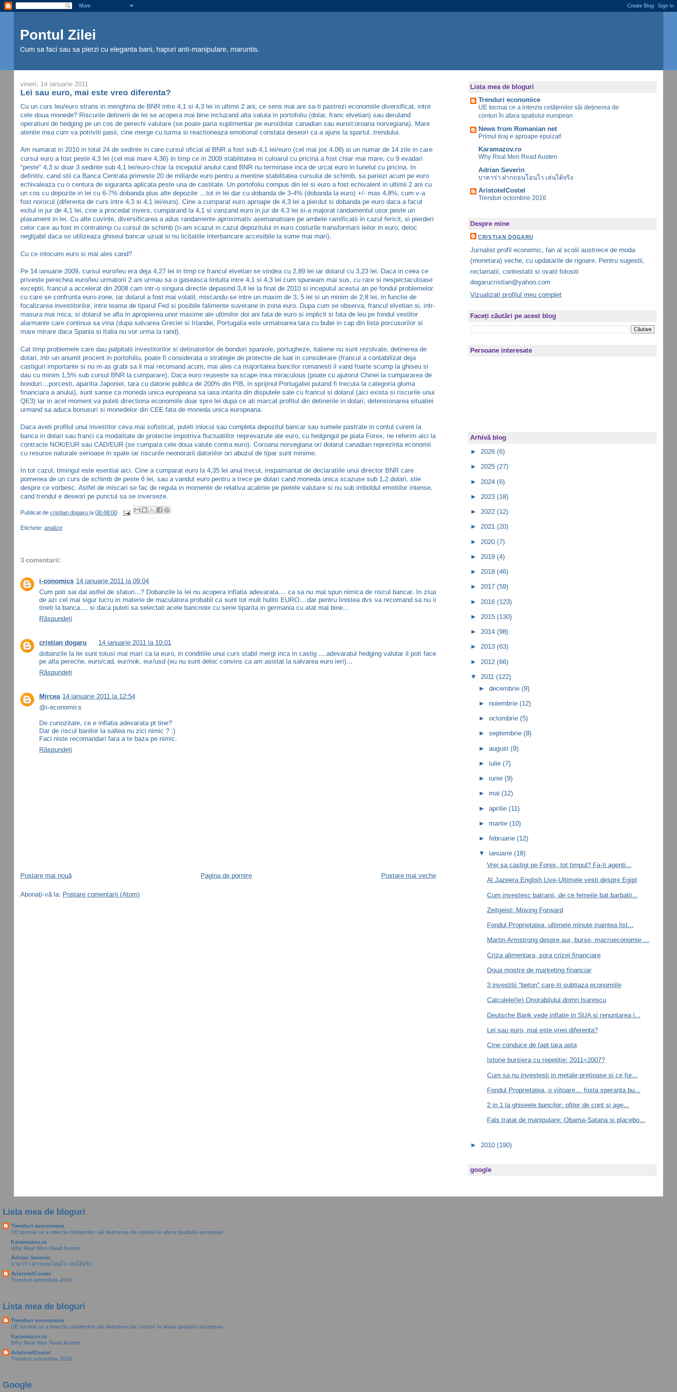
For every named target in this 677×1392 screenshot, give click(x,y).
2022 (489, 511)
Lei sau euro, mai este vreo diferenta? (542, 1030)
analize (53, 528)
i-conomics (56, 581)
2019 (489, 556)
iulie (496, 763)
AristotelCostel (501, 190)
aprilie (499, 808)
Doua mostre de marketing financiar (539, 970)
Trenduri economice (509, 100)
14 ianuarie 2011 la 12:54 (98, 696)
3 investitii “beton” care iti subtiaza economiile (554, 985)
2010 (489, 1145)
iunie (497, 778)
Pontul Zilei (58, 35)
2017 (489, 586)
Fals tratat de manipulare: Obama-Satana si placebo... (566, 1120)
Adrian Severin (501, 170)
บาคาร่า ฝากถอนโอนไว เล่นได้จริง (525, 177)
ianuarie (501, 853)
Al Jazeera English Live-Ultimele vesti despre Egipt (562, 880)
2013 (489, 646)
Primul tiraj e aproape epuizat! (519, 136)
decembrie (505, 688)
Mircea (49, 696)
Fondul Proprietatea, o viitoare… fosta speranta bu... (564, 1090)
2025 (489, 466)
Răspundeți (55, 618)
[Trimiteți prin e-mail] (137, 510)
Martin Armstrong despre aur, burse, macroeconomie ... (568, 940)
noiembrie (504, 703)
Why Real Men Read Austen (517, 156)
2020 (489, 542)
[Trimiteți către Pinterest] (167, 510)
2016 (489, 602)
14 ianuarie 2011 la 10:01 (134, 642)
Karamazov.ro (499, 149)
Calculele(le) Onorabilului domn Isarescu (546, 1000)
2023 (489, 496)
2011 (488, 677)
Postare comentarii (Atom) (101, 894)
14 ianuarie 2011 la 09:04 (112, 581)
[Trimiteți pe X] (152, 510)
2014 (489, 631)
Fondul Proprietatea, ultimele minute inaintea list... (560, 925)
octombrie (504, 718)
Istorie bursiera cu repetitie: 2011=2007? (546, 1060)
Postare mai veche (408, 875)
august (499, 748)
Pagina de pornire (226, 875)
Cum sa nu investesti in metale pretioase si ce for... (562, 1075)
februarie (503, 838)
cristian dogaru (63, 642)
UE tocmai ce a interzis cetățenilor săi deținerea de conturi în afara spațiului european (117, 1232)
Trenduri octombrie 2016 (512, 197)
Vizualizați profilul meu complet (515, 294)
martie (499, 823)
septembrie (506, 733)
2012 (489, 662)
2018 (489, 571)
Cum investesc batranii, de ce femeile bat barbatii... (562, 895)
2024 (489, 482)
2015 (489, 616)
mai (495, 793)
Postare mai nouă (46, 875)
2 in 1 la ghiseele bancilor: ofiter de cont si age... (558, 1105)
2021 (489, 526)
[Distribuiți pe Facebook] (159, 510)
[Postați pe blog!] (144, 510)
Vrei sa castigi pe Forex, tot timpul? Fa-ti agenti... (559, 865)
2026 (489, 451)
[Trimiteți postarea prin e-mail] (126, 512)
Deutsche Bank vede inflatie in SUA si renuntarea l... (564, 1015)
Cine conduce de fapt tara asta (532, 1045)
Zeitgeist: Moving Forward (525, 910)
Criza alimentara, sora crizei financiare (544, 955)
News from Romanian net (517, 129)
